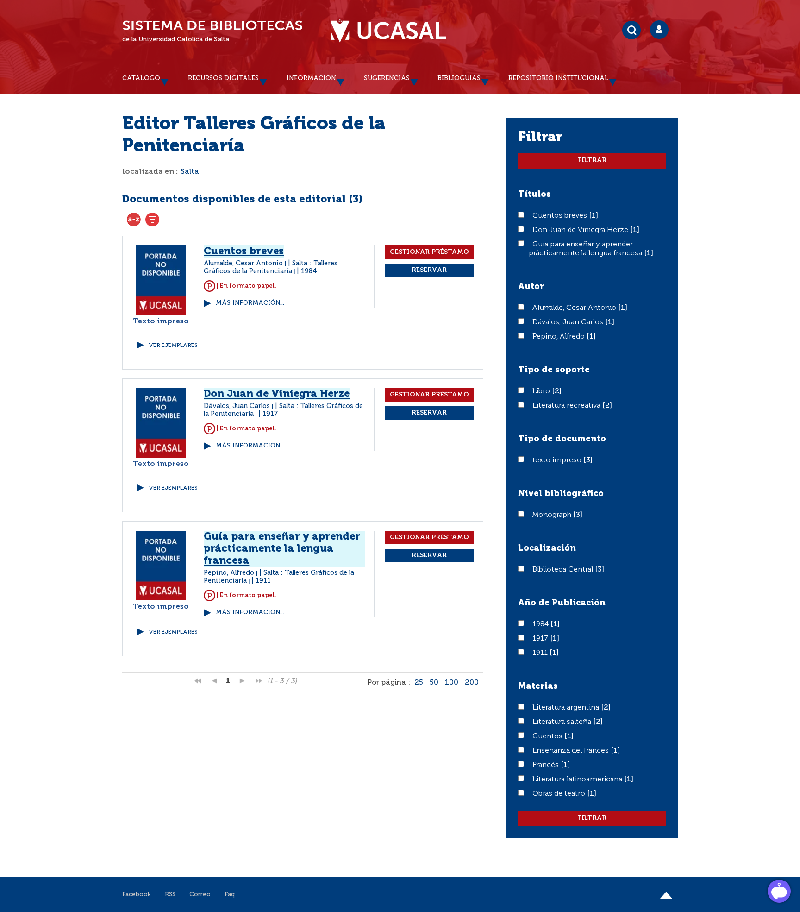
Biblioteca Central (563, 569)
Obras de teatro (559, 794)
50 (434, 682)
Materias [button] (538, 686)
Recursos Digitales (223, 78)
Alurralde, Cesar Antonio (575, 308)
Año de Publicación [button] (562, 603)
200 (472, 682)
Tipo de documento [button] (562, 439)
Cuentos (548, 736)
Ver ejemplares (173, 345)
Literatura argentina (566, 707)
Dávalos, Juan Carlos (568, 322)
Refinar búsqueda (152, 219)
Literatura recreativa (567, 405)
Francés (546, 765)
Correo (200, 895)
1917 (541, 638)
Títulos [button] (534, 194)
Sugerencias (387, 78)
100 (451, 682)
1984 (541, 624)
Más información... (250, 303)
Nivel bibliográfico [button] (561, 494)
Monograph (552, 515)
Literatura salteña (562, 722)
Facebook (136, 895)
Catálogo (141, 78)
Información (311, 78)
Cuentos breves (560, 216)
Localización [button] (547, 548)
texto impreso (557, 460)
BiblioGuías (459, 78)
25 (418, 682)
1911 (541, 653)
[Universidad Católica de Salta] (388, 31)
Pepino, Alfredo (559, 336)
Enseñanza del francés (571, 751)
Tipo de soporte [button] (554, 370)
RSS (170, 895)
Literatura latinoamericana (578, 779)
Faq (230, 895)
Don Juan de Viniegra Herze (581, 230)
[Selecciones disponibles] (134, 219)
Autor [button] (531, 287)
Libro (542, 391)
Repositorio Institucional (558, 78)
